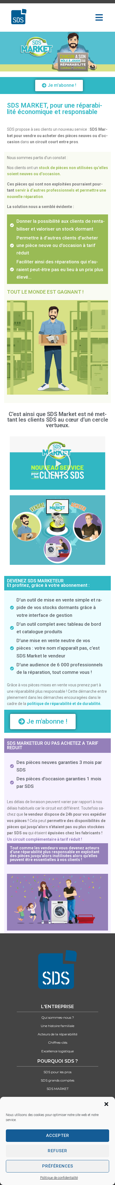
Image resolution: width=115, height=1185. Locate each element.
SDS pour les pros (57, 1072)
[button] (106, 1104)
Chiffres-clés (57, 1042)
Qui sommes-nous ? (57, 1017)
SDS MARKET (58, 1089)
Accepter (57, 1135)
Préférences (57, 1166)
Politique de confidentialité (59, 1178)
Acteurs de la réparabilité (57, 1034)
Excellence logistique (57, 1051)
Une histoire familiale (57, 1026)
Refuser (57, 1150)
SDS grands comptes (57, 1080)
